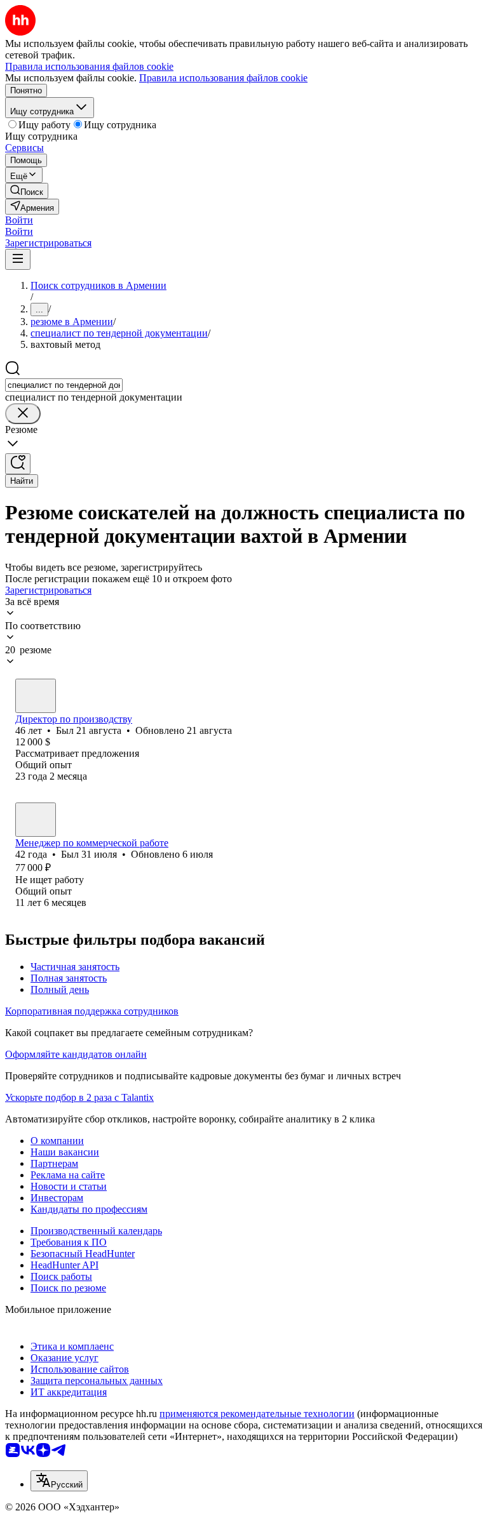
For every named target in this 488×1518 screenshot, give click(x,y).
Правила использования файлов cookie (223, 77)
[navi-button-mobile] (17, 259)
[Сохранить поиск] (17, 463)
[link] (26, 191)
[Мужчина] (35, 696)
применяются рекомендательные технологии (257, 1413)
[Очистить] (23, 413)
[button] (19, 220)
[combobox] (64, 385)
